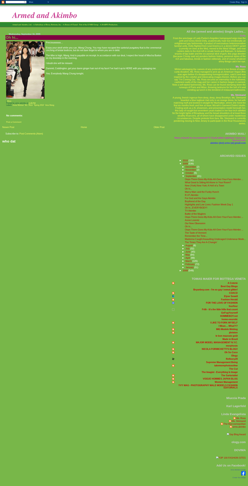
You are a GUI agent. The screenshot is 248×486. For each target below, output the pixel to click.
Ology (234, 355)
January (189, 267)
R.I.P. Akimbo (191, 195)
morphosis (232, 346)
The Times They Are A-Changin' (201, 242)
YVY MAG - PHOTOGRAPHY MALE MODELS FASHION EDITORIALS (208, 386)
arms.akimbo (239, 427)
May (187, 255)
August (189, 245)
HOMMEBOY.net (229, 316)
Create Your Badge (239, 477)
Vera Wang (49, 105)
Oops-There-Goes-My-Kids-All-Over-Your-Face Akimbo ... (214, 179)
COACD (233, 293)
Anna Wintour (18, 105)
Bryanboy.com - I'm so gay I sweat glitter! (215, 289)
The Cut (233, 369)
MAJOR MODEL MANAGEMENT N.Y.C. (217, 342)
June (188, 252)
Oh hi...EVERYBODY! (196, 207)
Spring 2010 (39, 105)
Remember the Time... (196, 236)
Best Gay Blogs (229, 286)
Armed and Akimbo (44, 15)
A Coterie (233, 283)
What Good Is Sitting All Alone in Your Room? (208, 182)
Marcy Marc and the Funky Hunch (202, 192)
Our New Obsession (195, 223)
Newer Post (8, 127)
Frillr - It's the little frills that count (220, 309)
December (191, 167)
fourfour (233, 306)
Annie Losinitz (192, 220)
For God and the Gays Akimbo (200, 198)
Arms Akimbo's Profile (238, 470)
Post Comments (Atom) (31, 133)
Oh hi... (12, 37)
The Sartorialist (229, 375)
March (188, 261)
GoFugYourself (229, 313)
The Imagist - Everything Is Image (220, 372)
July (187, 248)
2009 (185, 163)
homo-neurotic (230, 319)
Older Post (159, 127)
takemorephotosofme (226, 365)
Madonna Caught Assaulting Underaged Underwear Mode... (215, 239)
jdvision (233, 332)
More (9, 101)
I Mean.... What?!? (228, 326)
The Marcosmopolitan (235, 424)
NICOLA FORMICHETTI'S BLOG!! (220, 349)
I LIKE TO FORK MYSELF (224, 322)
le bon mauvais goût (227, 336)
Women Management (226, 382)
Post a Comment (13, 122)
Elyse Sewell (231, 296)
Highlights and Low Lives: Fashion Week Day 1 (209, 204)
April (188, 258)
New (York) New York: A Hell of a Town (204, 185)
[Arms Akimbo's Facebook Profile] (243, 475)
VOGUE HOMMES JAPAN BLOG (220, 379)
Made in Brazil (230, 339)
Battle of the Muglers (195, 214)
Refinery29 (232, 359)
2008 (185, 270)
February (190, 264)
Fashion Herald (229, 299)
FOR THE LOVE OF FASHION (222, 303)
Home (84, 127)
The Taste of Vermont (195, 233)
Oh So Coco (231, 352)
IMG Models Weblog (227, 329)
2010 (185, 160)
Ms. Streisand (239, 421)
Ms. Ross (29, 105)
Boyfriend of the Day (195, 201)
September (191, 176)
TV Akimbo (190, 210)
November (191, 170)
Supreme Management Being (222, 362)
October (189, 173)
